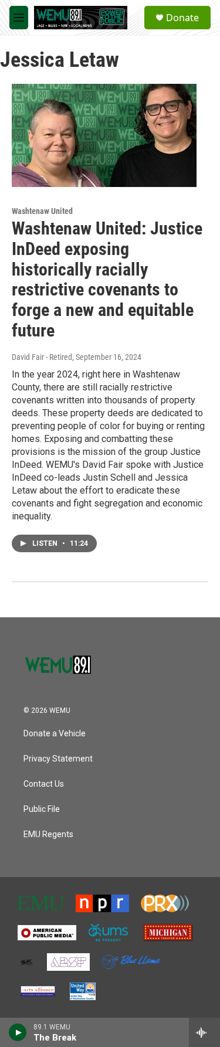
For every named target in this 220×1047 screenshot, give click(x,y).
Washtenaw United (42, 211)
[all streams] (204, 1032)
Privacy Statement (58, 758)
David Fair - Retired (42, 357)
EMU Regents (48, 834)
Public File (41, 809)
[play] (18, 1032)
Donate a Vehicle (54, 733)
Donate (182, 17)
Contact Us (43, 784)
